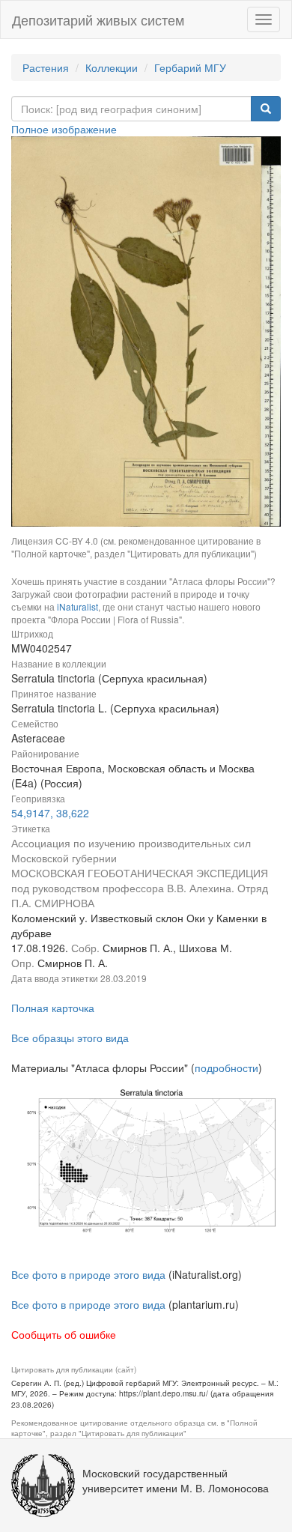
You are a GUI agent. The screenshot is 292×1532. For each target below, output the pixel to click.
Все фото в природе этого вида (88, 1274)
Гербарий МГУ (190, 67)
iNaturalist (77, 606)
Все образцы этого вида (70, 1037)
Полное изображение (64, 128)
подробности (226, 1067)
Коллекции (111, 67)
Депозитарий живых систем (98, 19)
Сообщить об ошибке (63, 1334)
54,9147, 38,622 (50, 812)
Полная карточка (52, 1007)
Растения (45, 67)
